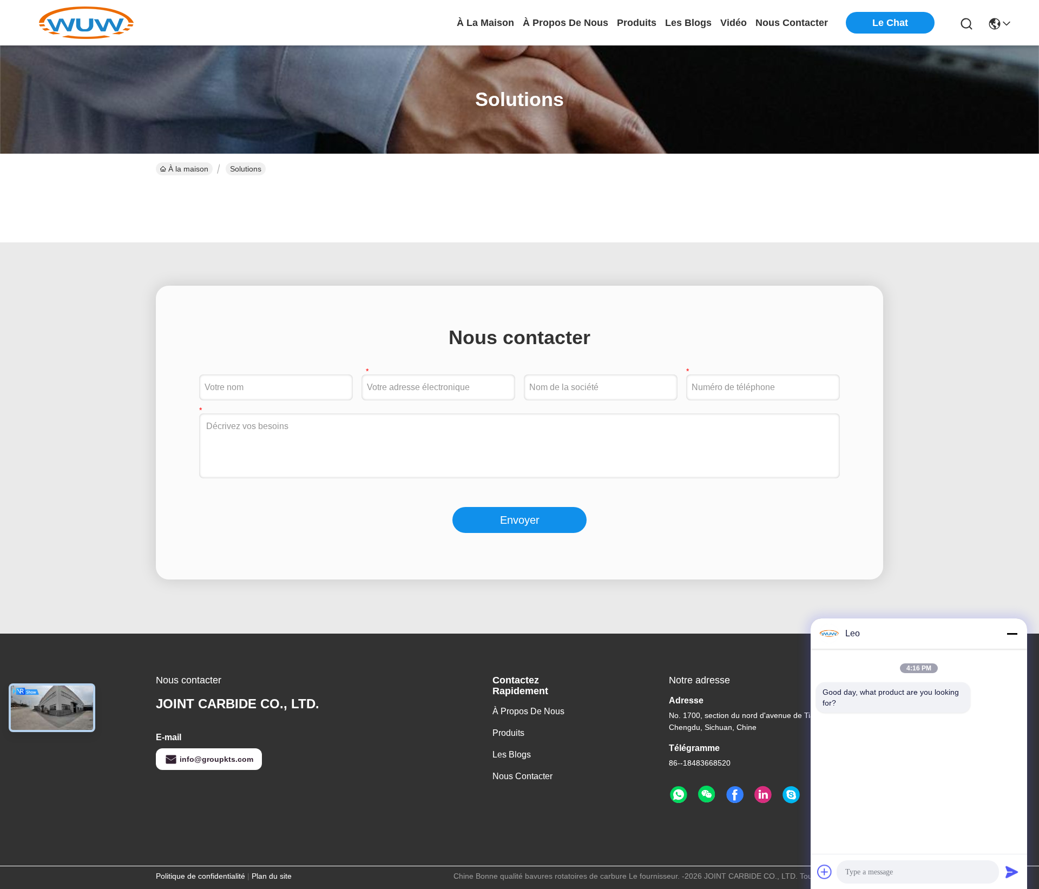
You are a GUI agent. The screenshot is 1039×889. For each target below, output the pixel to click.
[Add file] (824, 872)
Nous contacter (522, 776)
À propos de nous (565, 22)
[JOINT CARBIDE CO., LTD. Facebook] (735, 794)
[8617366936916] (678, 794)
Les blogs (511, 754)
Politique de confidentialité (200, 876)
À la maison (485, 22)
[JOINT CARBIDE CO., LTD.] (86, 22)
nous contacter (791, 22)
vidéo (733, 22)
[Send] (1012, 872)
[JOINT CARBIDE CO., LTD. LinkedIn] (763, 794)
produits (636, 22)
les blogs (688, 22)
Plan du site (272, 876)
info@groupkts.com (216, 759)
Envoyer (520, 520)
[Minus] (1011, 633)
